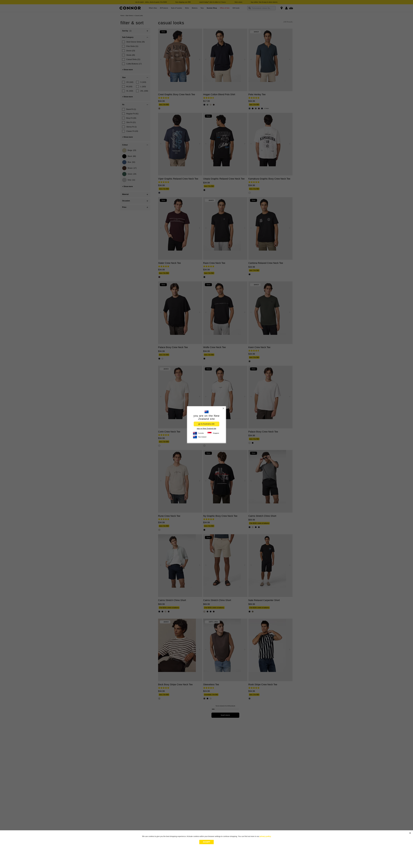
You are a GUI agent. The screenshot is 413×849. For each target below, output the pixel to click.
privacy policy (265, 836)
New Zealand (202, 437)
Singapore (216, 433)
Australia (201, 433)
